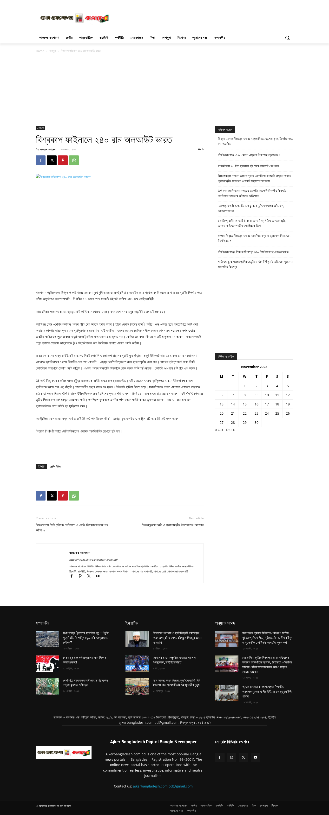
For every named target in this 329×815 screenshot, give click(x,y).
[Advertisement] (200, 17)
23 (256, 413)
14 (233, 404)
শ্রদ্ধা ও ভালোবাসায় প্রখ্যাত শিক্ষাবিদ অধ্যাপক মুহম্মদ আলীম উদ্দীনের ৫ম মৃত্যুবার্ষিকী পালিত (267, 691)
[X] (52, 160)
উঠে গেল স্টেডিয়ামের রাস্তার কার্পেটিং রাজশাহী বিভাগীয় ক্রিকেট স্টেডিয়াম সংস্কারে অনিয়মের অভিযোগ (252, 193)
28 (233, 422)
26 (288, 413)
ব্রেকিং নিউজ (55, 466)
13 (222, 404)
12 (288, 395)
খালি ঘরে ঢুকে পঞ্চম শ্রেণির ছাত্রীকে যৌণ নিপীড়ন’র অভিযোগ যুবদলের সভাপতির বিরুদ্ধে (255, 264)
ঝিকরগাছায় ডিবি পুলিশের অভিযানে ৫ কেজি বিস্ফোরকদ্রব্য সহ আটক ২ (72, 527)
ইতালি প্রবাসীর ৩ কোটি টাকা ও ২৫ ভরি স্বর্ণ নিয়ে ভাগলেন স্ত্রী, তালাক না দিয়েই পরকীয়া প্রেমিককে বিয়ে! (252, 223)
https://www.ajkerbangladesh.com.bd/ (93, 559)
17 (267, 404)
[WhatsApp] (74, 160)
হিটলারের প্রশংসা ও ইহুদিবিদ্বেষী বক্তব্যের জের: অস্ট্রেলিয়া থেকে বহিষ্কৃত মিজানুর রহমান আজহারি (177, 637)
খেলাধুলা (52, 51)
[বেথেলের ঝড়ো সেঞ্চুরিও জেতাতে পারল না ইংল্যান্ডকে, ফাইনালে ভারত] (137, 663)
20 (222, 413)
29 (245, 422)
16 (256, 404)
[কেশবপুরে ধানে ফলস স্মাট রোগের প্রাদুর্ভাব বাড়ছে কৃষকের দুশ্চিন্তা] (47, 686)
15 (245, 404)
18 (277, 404)
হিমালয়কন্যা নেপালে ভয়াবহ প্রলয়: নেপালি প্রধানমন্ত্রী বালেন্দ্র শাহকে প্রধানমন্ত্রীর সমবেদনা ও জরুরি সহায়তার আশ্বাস (254, 178)
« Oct (219, 429)
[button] (287, 37)
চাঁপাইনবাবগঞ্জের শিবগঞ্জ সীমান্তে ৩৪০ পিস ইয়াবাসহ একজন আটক (253, 252)
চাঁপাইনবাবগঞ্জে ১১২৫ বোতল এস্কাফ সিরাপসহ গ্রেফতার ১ (249, 155)
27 (222, 422)
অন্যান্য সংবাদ (225, 623)
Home (40, 51)
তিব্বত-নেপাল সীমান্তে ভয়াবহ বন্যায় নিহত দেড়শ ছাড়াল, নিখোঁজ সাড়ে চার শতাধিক (255, 141)
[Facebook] (41, 160)
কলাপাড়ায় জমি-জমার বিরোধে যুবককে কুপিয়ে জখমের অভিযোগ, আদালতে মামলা (251, 208)
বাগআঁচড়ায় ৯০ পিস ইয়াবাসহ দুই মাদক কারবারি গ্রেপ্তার (248, 166)
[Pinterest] (63, 160)
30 (256, 422)
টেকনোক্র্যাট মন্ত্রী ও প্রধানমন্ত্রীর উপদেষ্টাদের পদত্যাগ (173, 525)
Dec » (230, 429)
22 (245, 413)
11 (277, 395)
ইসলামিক (131, 623)
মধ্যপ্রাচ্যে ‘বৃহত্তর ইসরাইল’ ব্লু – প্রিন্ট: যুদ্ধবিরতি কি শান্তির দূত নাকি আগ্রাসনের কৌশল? (86, 637)
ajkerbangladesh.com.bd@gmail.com (163, 786)
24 (267, 413)
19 (288, 404)
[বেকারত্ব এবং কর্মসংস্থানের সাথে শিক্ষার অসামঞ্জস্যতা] (47, 663)
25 (277, 413)
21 (233, 413)
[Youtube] (99, 576)
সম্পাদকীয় (42, 623)
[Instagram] (231, 757)
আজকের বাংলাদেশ (47, 149)
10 (267, 395)
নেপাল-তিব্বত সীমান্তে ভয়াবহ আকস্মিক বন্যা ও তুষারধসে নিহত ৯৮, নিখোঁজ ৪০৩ (254, 238)
